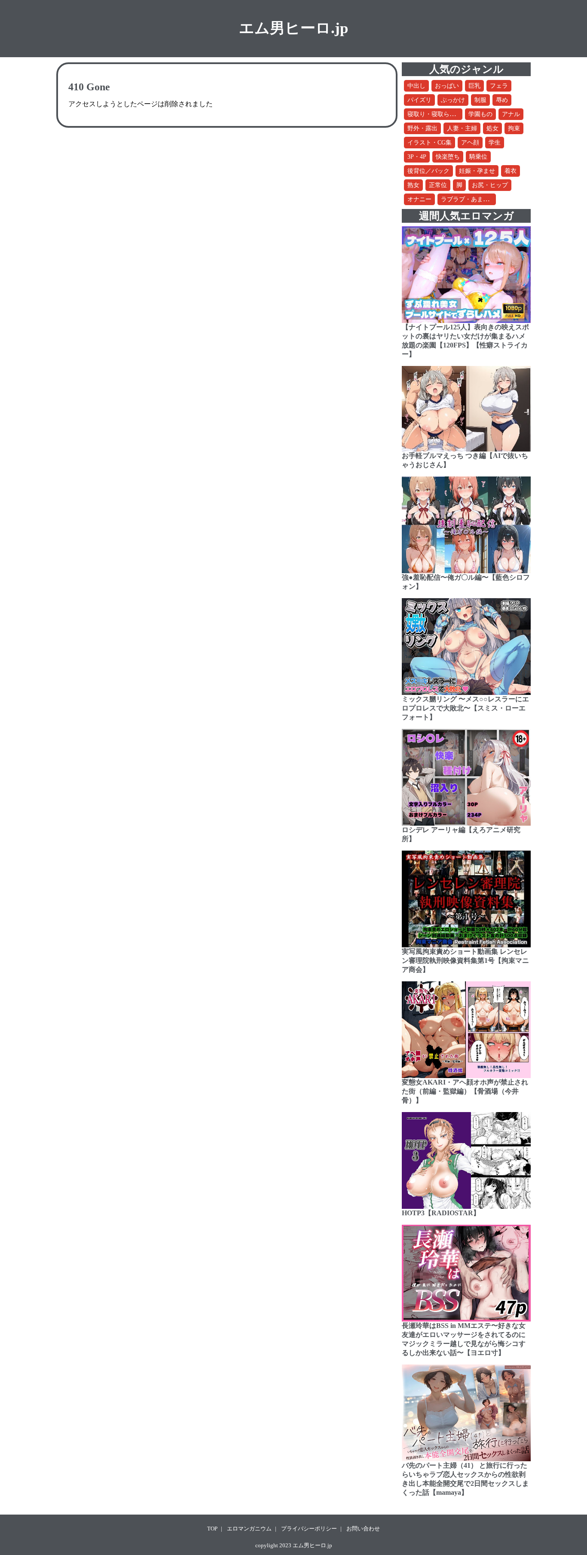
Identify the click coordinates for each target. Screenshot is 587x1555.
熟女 (413, 185)
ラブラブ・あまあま (468, 199)
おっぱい (447, 86)
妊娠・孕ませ (477, 171)
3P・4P (416, 157)
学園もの (480, 114)
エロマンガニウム (249, 1528)
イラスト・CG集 (429, 142)
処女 (492, 128)
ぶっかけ (453, 100)
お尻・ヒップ (490, 185)
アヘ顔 (470, 142)
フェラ (499, 86)
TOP (212, 1528)
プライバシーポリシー (309, 1528)
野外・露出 (422, 128)
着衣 (510, 171)
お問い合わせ (363, 1528)
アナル (511, 114)
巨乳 (474, 86)
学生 (495, 142)
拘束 (514, 128)
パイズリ (419, 100)
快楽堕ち (448, 157)
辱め (502, 100)
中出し (416, 86)
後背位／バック (428, 171)
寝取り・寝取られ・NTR (440, 114)
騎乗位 (478, 157)
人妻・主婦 (462, 128)
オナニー (419, 199)
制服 (480, 100)
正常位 (438, 185)
